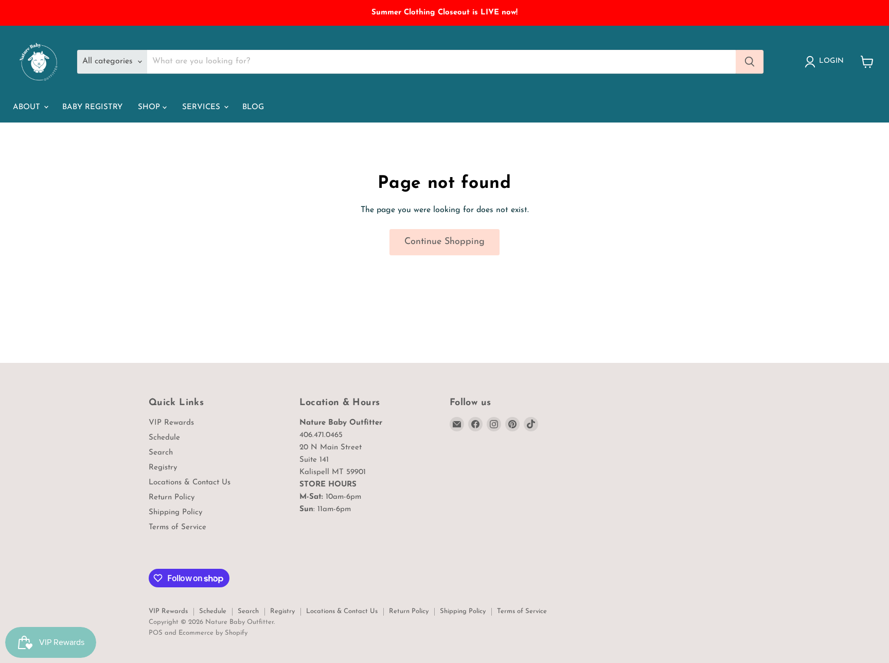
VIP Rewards (171, 423)
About (28, 107)
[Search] (749, 62)
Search (161, 453)
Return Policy (171, 497)
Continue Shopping (444, 242)
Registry (163, 468)
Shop (150, 107)
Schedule (164, 438)
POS (156, 633)
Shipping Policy (175, 512)
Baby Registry (92, 107)
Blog (253, 107)
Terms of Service (177, 527)
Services (202, 107)
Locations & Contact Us (189, 482)
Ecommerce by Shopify (213, 633)
